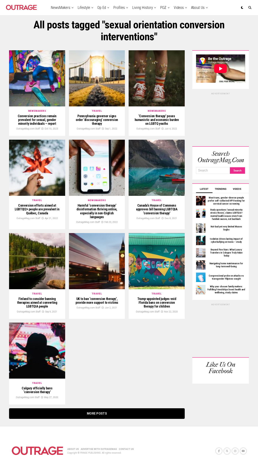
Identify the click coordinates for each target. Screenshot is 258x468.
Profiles (119, 7)
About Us (198, 7)
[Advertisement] (220, 119)
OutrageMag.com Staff (28, 128)
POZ (163, 7)
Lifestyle (84, 7)
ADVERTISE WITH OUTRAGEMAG (99, 449)
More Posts (97, 413)
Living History (142, 7)
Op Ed (101, 7)
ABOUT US (73, 449)
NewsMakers (60, 7)
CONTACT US (126, 449)
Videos (179, 7)
